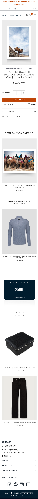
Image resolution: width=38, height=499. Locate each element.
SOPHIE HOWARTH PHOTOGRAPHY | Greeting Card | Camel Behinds (19, 186)
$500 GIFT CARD (19, 313)
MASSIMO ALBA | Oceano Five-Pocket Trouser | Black (19, 423)
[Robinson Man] (12, 15)
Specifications (8, 111)
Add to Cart (19, 100)
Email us (8, 456)
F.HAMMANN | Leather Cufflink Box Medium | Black (19, 368)
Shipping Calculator (11, 116)
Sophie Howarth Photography (19, 69)
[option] (19, 42)
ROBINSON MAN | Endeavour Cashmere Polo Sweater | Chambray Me (19, 257)
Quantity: (5, 93)
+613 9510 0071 (10, 446)
